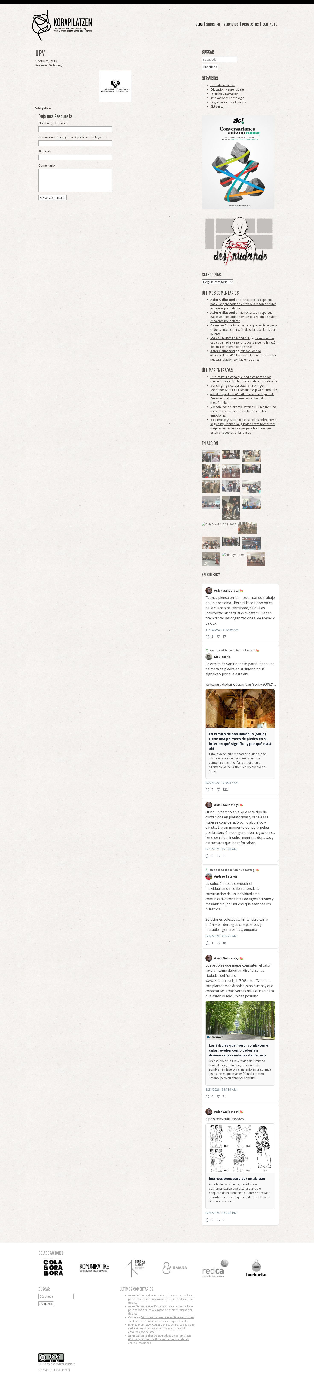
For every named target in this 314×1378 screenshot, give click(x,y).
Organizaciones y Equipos (228, 102)
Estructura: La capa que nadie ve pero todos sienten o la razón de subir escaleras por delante (243, 304)
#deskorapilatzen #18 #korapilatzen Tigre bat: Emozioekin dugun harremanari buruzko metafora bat (242, 398)
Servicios (231, 24)
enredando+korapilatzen (62, 25)
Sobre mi (213, 24)
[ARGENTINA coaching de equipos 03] (251, 456)
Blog (199, 24)
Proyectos (250, 24)
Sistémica (217, 106)
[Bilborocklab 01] (251, 543)
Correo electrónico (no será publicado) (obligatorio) (73, 137)
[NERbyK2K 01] (231, 508)
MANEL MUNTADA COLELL (230, 338)
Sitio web (44, 151)
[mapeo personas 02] (231, 541)
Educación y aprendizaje (227, 89)
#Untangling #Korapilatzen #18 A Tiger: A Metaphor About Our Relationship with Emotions (244, 387)
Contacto (269, 24)
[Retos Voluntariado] (211, 502)
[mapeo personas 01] (251, 468)
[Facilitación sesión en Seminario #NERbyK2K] (231, 454)
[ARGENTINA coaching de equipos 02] (211, 486)
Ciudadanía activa (222, 85)
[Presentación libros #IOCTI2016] (256, 559)
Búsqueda (210, 67)
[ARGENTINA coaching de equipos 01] (247, 528)
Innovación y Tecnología (227, 98)
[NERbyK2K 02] (211, 471)
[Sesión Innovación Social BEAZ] (211, 456)
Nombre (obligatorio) (53, 123)
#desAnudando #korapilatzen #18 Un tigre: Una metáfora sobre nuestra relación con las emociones (243, 355)
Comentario (46, 165)
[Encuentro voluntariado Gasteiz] (251, 487)
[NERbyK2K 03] (233, 554)
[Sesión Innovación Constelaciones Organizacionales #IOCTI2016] (231, 471)
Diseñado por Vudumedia (54, 1370)
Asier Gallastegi (51, 65)
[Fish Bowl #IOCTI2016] (219, 524)
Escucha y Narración (224, 94)
